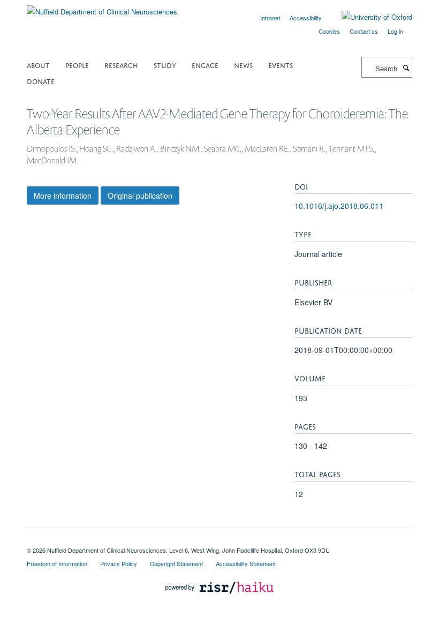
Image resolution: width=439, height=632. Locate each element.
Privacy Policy (118, 563)
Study (165, 64)
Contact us (364, 31)
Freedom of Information (57, 563)
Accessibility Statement (246, 563)
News (243, 64)
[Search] (406, 67)
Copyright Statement (176, 563)
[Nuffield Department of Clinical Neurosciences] (102, 8)
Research (121, 64)
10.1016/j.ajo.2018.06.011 (338, 205)
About (38, 64)
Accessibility (306, 17)
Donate (41, 81)
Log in (395, 31)
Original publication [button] (140, 195)
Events (280, 64)
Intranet (270, 17)
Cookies (329, 31)
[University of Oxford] (369, 17)
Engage (205, 64)
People (77, 64)
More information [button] (63, 195)
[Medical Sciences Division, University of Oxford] (219, 541)
